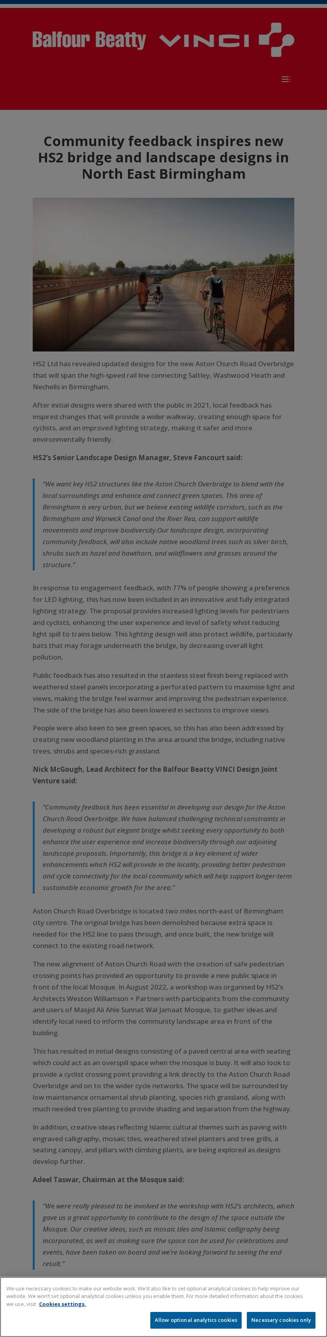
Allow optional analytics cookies (196, 1319)
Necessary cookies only (281, 1319)
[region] (163, 1307)
